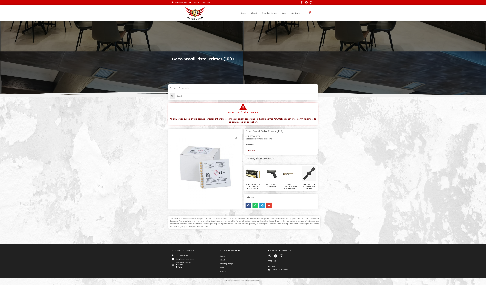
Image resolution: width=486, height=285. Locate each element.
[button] (236, 138)
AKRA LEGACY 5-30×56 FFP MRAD (309, 186)
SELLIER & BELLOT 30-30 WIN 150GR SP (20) (253, 186)
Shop (284, 13)
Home (243, 13)
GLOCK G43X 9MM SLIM (272, 185)
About (254, 13)
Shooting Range (269, 13)
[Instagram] (310, 2)
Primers (259, 139)
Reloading (268, 139)
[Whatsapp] (302, 2)
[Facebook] (306, 2)
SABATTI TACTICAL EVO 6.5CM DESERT (290, 186)
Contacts (295, 13)
